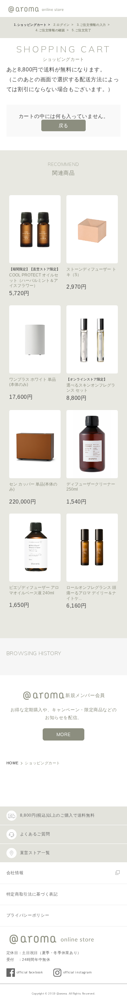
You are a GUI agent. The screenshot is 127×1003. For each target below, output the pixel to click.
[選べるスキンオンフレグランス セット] (92, 339)
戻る (63, 125)
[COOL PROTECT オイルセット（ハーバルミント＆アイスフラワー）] (35, 229)
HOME (12, 763)
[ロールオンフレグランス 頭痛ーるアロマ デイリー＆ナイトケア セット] (92, 547)
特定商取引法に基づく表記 (32, 894)
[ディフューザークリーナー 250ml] (92, 444)
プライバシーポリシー (27, 915)
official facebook (30, 972)
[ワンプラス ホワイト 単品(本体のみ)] (35, 339)
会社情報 (15, 872)
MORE (64, 734)
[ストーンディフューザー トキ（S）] (92, 229)
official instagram (77, 972)
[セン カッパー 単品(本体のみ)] (35, 444)
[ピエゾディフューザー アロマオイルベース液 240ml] (35, 547)
